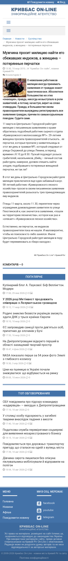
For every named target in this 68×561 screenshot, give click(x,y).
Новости (19, 38)
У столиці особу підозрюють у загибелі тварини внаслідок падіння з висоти (29, 417)
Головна (8, 501)
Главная (7, 38)
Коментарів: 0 (13, 74)
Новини (8, 506)
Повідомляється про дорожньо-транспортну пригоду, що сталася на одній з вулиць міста (33, 445)
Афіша (7, 512)
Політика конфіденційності (34, 557)
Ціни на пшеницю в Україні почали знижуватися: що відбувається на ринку (30, 371)
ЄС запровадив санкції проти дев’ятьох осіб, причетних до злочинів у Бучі (33, 329)
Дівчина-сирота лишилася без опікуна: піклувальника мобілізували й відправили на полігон (33, 461)
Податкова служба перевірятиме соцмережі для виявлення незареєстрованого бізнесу (33, 431)
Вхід (62, 2)
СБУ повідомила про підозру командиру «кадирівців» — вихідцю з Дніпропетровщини (34, 403)
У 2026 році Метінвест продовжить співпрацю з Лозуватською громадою (30, 301)
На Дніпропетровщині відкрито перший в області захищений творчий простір (31, 343)
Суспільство (35, 38)
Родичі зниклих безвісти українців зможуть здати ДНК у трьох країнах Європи (33, 315)
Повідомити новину (42, 2)
